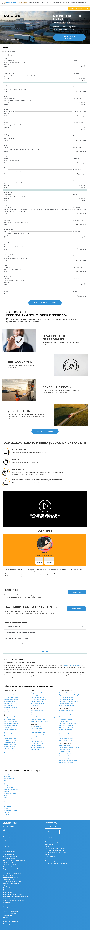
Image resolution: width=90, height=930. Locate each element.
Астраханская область (38, 693)
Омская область (36, 739)
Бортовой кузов (9, 779)
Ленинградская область (11, 699)
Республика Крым (37, 701)
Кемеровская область (38, 733)
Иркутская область (37, 730)
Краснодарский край (37, 695)
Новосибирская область (39, 737)
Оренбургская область (66, 717)
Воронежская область (11, 723)
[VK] (4, 830)
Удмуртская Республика (66, 736)
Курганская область (37, 711)
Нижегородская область (66, 715)
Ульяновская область (66, 738)
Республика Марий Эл (66, 725)
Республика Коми (9, 710)
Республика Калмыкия (38, 699)
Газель (6, 781)
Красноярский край (37, 735)
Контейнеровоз (9, 787)
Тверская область (9, 746)
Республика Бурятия (37, 743)
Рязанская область (10, 740)
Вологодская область (10, 695)
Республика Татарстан (66, 730)
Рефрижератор (8, 800)
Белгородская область (11, 717)
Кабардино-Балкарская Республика (70, 693)
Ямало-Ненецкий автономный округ (42, 721)
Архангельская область (11, 693)
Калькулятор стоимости (54, 3)
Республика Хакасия (37, 747)
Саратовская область (65, 734)
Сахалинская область (66, 756)
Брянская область (9, 719)
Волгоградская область (66, 711)
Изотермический (9, 785)
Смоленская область (10, 742)
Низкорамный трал (10, 793)
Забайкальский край (37, 728)
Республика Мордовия (66, 727)
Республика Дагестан (66, 697)
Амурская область (64, 745)
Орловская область (10, 738)
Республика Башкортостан (67, 723)
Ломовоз (6, 791)
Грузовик (7, 783)
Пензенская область (65, 719)
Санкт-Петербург (9, 712)
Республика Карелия (10, 708)
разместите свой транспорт (72, 665)
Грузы (43, 3)
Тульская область (9, 749)
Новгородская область (11, 703)
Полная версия (7, 924)
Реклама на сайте (68, 3)
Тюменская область (37, 715)
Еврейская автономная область (69, 747)
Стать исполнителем (45, 431)
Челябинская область (38, 719)
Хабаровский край (65, 758)
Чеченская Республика (66, 705)
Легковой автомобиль (11, 789)
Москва (6, 753)
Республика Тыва (36, 745)
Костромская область (10, 730)
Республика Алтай (37, 741)
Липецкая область (9, 734)
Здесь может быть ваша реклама (79, 8)
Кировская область (65, 713)
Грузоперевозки (33, 3)
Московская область (10, 736)
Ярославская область (10, 751)
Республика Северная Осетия (68, 701)
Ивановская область (10, 725)
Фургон (6, 808)
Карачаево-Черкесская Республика (70, 695)
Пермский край (64, 721)
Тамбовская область (10, 744)
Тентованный (8, 806)
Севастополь (35, 705)
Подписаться (76, 609)
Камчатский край (64, 749)
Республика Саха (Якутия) (67, 754)
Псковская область (10, 705)
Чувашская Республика (66, 740)
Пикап (6, 798)
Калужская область (10, 727)
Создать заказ (22, 3)
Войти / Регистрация (79, 3)
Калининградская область (12, 697)
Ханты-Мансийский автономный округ (43, 717)
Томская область (36, 749)
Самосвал (7, 802)
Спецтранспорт (8, 804)
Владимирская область (11, 721)
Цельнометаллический (11, 810)
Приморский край (64, 752)
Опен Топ (7, 795)
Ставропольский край (66, 703)
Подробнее (77, 592)
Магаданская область (66, 762)
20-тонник (7, 776)
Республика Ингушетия (66, 699)
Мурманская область (10, 701)
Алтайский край (36, 726)
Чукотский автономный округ (68, 760)
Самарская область (65, 732)
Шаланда (6, 812)
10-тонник (7, 774)
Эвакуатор (7, 814)
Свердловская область (38, 713)
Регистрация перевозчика (69, 37)
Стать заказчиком (12, 15)
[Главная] (9, 3)
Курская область (9, 732)
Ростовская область (37, 703)
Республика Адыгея (37, 697)
